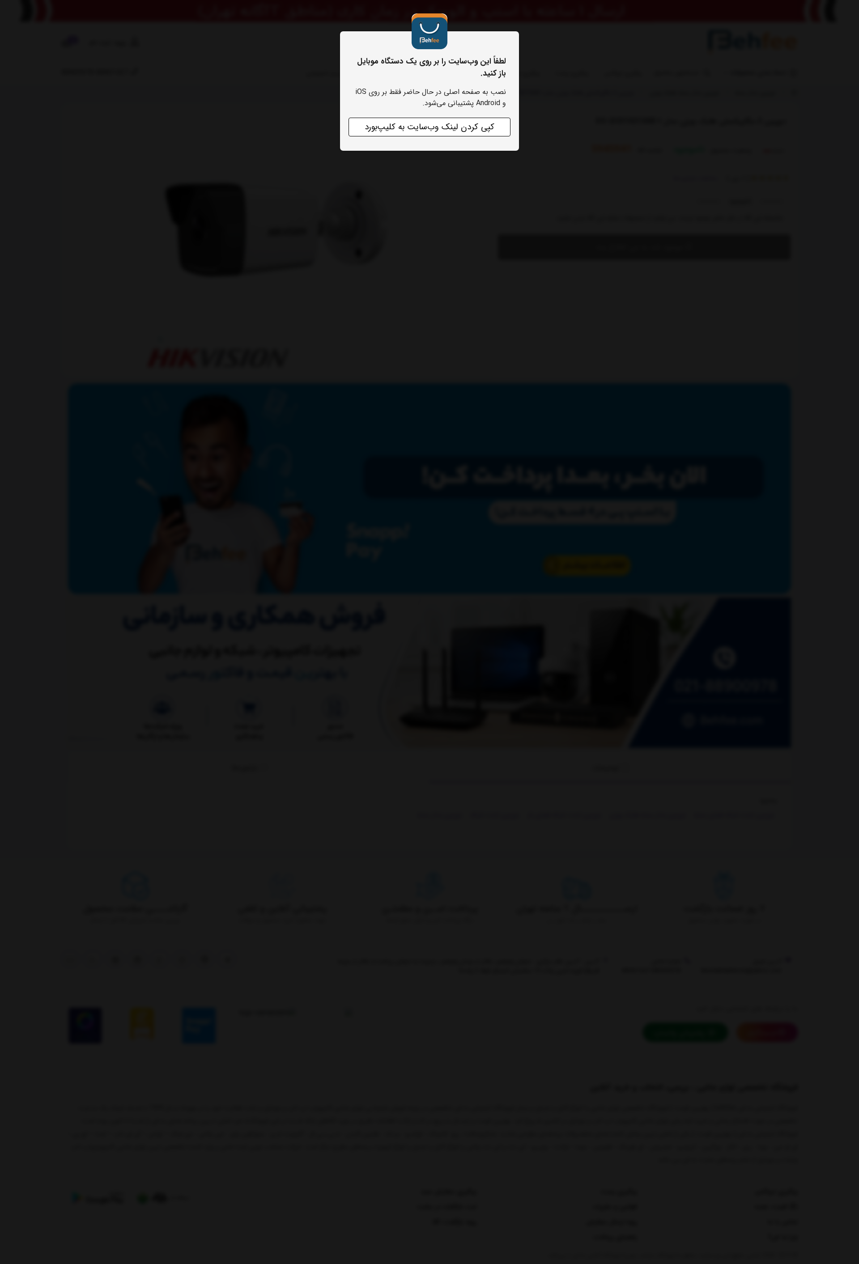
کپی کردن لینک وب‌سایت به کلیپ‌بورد (429, 127)
